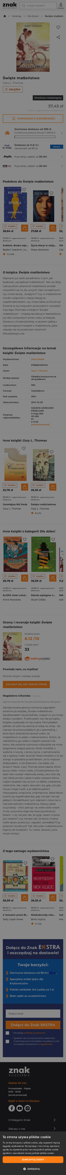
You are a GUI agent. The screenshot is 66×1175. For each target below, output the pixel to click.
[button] (33, 1169)
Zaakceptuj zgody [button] (33, 1159)
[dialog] (33, 1153)
